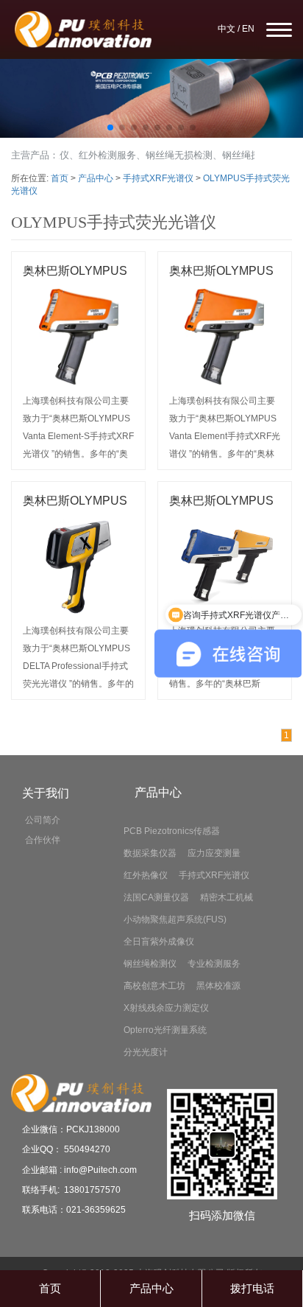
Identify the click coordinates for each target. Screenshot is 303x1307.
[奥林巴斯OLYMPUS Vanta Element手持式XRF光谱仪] (225, 337)
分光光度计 (146, 1052)
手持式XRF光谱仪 (158, 178)
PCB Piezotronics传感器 (172, 831)
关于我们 (45, 793)
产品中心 (95, 178)
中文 (226, 29)
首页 (59, 178)
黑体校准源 (218, 985)
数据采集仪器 (150, 853)
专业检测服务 (214, 963)
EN (248, 29)
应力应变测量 (214, 853)
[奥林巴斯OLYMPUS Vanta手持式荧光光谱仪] (225, 566)
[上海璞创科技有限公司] (151, 98)
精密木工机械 (226, 897)
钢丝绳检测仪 (150, 963)
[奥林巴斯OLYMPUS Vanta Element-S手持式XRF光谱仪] (78, 337)
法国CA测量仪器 (156, 897)
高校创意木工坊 (154, 985)
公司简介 (42, 820)
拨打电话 (252, 1288)
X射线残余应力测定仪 (166, 1007)
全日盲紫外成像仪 (159, 941)
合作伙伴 (42, 840)
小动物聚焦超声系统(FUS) (175, 919)
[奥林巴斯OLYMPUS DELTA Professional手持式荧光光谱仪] (78, 566)
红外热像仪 (146, 875)
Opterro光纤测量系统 (165, 1030)
